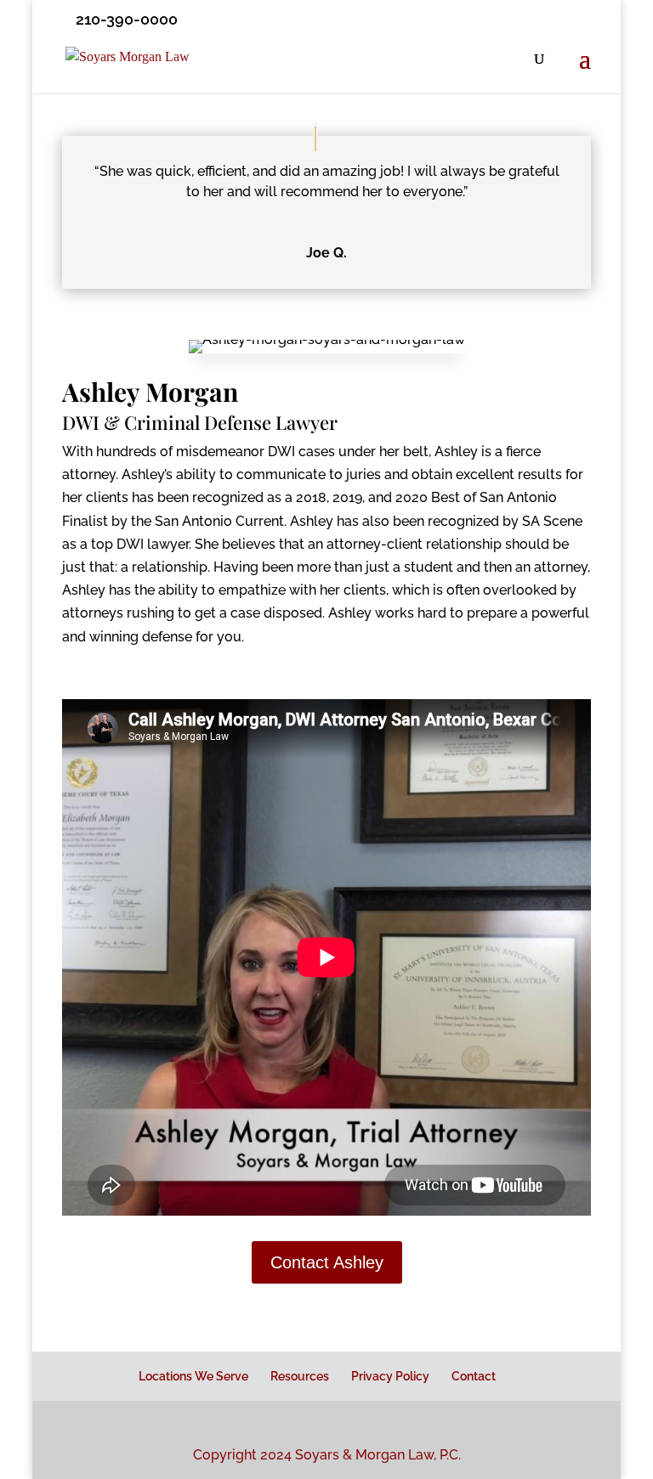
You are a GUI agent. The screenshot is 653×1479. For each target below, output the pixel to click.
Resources (299, 1376)
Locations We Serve (193, 1376)
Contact (473, 1376)
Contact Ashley (326, 1262)
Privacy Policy (390, 1376)
